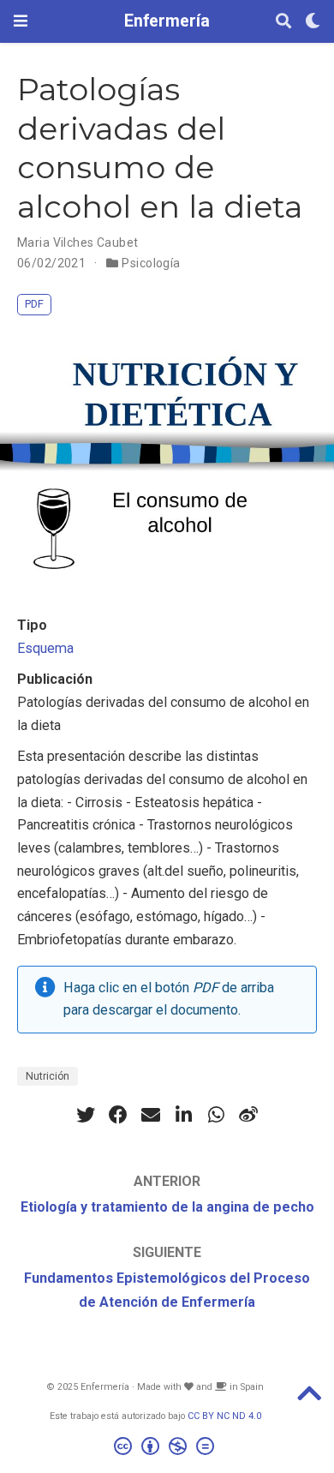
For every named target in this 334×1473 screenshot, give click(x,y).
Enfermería (167, 21)
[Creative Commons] (167, 1448)
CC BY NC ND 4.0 (224, 1416)
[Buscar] (283, 22)
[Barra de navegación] (20, 21)
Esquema (45, 648)
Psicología (151, 263)
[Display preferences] (312, 22)
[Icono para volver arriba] (309, 1399)
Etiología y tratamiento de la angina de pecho (167, 1207)
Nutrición (47, 1076)
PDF (34, 303)
